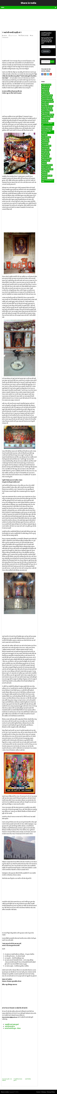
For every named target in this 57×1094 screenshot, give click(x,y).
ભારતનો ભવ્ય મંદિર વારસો (46, 132)
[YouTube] (51, 74)
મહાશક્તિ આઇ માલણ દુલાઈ (12, 1024)
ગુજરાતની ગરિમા (47, 97)
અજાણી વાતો (46, 85)
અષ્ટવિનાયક (45, 87)
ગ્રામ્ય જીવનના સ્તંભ (47, 102)
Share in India (28, 3)
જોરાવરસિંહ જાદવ (47, 106)
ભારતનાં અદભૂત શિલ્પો (47, 124)
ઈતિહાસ (22, 36)
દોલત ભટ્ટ (45, 112)
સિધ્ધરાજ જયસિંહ (47, 165)
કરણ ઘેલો (45, 91)
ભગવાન (45, 121)
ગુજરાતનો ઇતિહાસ (47, 100)
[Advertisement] (28, 19)
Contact (38, 1092)
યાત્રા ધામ (45, 144)
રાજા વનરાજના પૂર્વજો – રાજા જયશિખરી (7, 1079)
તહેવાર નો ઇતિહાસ (47, 110)
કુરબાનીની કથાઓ (47, 95)
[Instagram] (45, 74)
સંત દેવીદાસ (45, 161)
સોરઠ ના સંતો (46, 167)
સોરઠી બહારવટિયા (47, 169)
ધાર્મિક (44, 115)
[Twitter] (48, 74)
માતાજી (26, 36)
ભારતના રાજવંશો (47, 127)
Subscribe (46, 51)
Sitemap (43, 1092)
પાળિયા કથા (45, 119)
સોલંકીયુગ (45, 171)
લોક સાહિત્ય (46, 150)
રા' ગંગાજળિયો (46, 146)
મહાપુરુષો (45, 139)
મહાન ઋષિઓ (46, 137)
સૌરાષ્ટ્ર (44, 173)
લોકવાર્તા (45, 148)
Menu (2, 7)
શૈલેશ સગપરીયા (46, 158)
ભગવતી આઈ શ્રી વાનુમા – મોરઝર (13, 1028)
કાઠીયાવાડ (45, 93)
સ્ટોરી (44, 178)
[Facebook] (42, 74)
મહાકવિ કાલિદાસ (28, 1079)
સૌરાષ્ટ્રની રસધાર (47, 176)
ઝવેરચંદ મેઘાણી (47, 108)
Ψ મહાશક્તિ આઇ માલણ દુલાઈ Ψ (18, 1079)
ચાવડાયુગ (45, 104)
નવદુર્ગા (50, 115)
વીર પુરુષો (45, 152)
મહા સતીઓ (45, 141)
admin (5, 36)
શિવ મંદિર (45, 156)
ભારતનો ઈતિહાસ (47, 129)
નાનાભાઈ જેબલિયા (47, 117)
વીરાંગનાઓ (45, 154)
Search (52, 61)
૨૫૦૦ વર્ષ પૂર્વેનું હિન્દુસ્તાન (47, 181)
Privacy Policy (50, 1092)
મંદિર (44, 135)
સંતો (44, 163)
